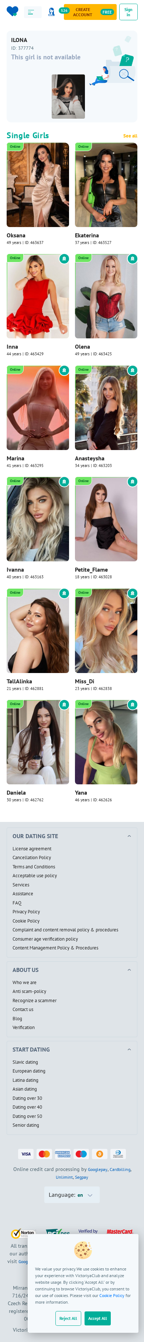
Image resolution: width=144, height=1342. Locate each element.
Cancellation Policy (32, 858)
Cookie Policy (111, 1295)
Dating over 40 (27, 1107)
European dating (29, 1071)
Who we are (25, 983)
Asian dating (25, 1089)
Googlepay (97, 1169)
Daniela (16, 792)
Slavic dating (25, 1062)
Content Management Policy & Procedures (55, 948)
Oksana (16, 235)
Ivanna (15, 569)
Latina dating (25, 1080)
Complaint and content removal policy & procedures (65, 930)
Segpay (81, 1177)
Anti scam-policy (29, 991)
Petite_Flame (91, 569)
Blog (17, 1019)
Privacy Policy (26, 912)
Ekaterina (87, 235)
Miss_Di (84, 681)
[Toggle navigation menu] (33, 12)
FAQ (17, 903)
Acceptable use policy (35, 876)
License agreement (32, 849)
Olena (82, 346)
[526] (52, 12)
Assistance (23, 894)
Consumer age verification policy (45, 939)
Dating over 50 (27, 1116)
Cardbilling (120, 1169)
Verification (24, 1028)
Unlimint (64, 1177)
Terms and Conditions (34, 867)
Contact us (23, 1009)
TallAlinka (19, 681)
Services (21, 885)
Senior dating (26, 1125)
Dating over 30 (27, 1098)
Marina (15, 458)
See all (130, 136)
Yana (81, 792)
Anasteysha (89, 458)
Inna (12, 346)
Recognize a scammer (34, 1001)
